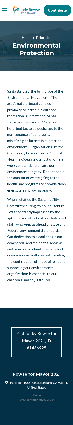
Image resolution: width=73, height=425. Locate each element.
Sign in (36, 395)
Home (26, 37)
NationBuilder (45, 399)
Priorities (44, 37)
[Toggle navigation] (5, 10)
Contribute (57, 10)
